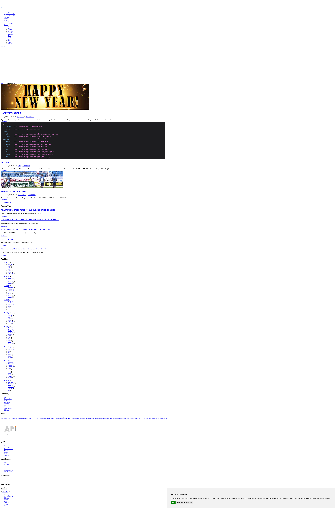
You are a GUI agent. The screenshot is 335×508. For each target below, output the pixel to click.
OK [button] (173, 502)
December (10, 287)
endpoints (53, 418)
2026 (7, 262)
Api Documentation (9, 14)
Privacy (6, 506)
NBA (9, 40)
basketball (17, 418)
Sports (6, 25)
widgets (157, 418)
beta (20, 418)
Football (10, 26)
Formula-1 (10, 32)
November (11, 301)
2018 (7, 380)
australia (9, 418)
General (6, 405)
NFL (9, 39)
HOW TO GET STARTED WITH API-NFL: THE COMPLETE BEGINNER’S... (30, 220)
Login (6, 462)
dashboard (48, 418)
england (57, 418)
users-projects (148, 418)
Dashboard (7, 400)
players (96, 418)
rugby (125, 418)
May (9, 269)
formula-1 (74, 418)
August (10, 264)
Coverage (7, 12)
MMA (9, 37)
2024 (7, 286)
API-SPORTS (30, 117)
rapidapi (118, 418)
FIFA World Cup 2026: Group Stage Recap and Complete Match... (25, 249)
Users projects (8, 408)
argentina (5, 418)
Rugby (9, 42)
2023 (7, 300)
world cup (165, 418)
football (67, 418)
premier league (106, 418)
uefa (144, 418)
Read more (4, 121)
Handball (10, 34)
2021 (7, 326)
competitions (37, 418)
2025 (7, 276)
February (10, 273)
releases (122, 418)
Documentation (8, 449)
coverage (44, 418)
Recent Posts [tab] (7, 202)
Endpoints (7, 402)
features (61, 418)
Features (6, 403)
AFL (9, 28)
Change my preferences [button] (184, 502)
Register (6, 464)
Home (6, 446)
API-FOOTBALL (21, 8)
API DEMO (6, 162)
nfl (93, 418)
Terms (6, 504)
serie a (128, 418)
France (77, 418)
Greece (80, 418)
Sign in (3, 46)
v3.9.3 (12, 15)
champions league (27, 418)
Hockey (10, 36)
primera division (112, 418)
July (9, 266)
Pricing (6, 18)
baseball (13, 418)
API (19, 166)
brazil (22, 418)
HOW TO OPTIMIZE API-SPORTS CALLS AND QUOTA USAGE (25, 229)
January (10, 283)
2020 (7, 346)
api (2, 418)
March (9, 272)
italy (90, 418)
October (10, 278)
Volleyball (10, 43)
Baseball (10, 29)
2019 (7, 360)
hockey (87, 418)
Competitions (20, 117)
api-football (5, 492)
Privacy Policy (8, 471)
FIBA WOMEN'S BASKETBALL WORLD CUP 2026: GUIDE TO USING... (28, 210)
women (161, 418)
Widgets (6, 17)
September (11, 280)
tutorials (141, 418)
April (9, 270)
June (9, 267)
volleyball (154, 418)
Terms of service (8, 470)
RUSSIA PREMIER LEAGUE (14, 191)
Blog (5, 20)
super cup (132, 418)
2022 (7, 312)
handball (84, 418)
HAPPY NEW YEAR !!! (11, 113)
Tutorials (10, 23)
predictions (100, 418)
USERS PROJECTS (8, 239)
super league (136, 418)
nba (92, 418)
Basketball (10, 31)
